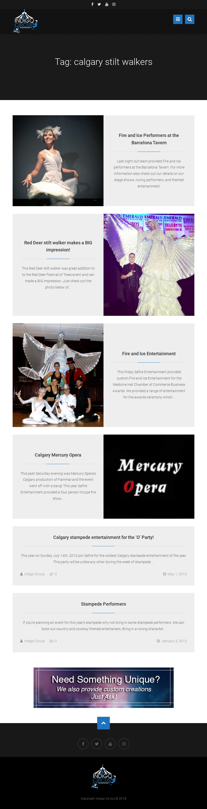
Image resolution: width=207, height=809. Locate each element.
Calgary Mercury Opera (58, 455)
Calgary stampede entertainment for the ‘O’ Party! (103, 537)
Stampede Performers (103, 604)
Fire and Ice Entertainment (149, 353)
